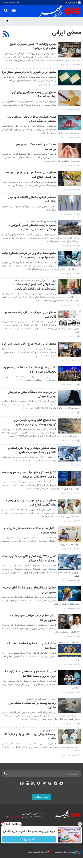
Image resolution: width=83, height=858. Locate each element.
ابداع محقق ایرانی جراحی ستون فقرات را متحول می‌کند (32, 618)
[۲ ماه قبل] (69, 98)
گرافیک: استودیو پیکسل (37, 852)
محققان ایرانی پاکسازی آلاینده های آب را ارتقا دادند (32, 199)
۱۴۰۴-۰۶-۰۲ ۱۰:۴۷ (69, 755)
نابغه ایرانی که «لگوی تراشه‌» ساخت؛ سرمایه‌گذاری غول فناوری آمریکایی (34, 287)
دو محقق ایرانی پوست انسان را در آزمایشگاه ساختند (30, 737)
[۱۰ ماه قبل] (69, 649)
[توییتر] (44, 783)
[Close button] (80, 824)
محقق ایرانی (66, 33)
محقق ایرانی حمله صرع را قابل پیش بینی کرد (29, 344)
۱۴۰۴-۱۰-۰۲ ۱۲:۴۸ (69, 441)
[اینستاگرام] (49, 783)
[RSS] (6, 34)
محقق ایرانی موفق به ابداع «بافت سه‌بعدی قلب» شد (30, 315)
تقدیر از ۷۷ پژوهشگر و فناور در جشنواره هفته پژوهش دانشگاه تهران (29, 558)
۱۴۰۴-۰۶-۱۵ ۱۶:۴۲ (69, 692)
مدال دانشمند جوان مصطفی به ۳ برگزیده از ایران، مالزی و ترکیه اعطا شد (30, 674)
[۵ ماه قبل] (69, 227)
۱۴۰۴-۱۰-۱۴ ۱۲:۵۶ (69, 360)
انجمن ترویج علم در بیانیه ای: (41, 221)
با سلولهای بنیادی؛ (47, 731)
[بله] (55, 783)
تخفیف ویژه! (29, 839)
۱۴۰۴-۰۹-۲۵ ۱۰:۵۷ (68, 493)
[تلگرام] (61, 783)
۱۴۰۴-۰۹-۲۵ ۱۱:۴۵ (68, 465)
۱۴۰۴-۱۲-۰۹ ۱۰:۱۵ (69, 274)
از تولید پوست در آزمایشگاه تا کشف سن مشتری (32, 705)
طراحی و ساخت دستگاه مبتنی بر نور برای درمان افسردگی (32, 394)
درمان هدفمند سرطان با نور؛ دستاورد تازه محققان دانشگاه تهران (31, 119)
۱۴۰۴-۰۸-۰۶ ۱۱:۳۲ (69, 636)
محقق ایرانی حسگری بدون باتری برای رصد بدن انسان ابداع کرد (30, 175)
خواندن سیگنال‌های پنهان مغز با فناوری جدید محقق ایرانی (29, 590)
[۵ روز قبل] (69, 77)
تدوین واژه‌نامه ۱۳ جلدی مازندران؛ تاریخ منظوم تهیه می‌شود (33, 46)
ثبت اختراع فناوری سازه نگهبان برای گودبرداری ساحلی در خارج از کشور (35, 422)
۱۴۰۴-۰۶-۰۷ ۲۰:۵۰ (69, 724)
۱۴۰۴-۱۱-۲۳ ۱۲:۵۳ (68, 305)
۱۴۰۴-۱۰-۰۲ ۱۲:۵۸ (69, 413)
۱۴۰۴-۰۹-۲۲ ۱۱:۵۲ (69, 521)
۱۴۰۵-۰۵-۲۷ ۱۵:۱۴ (45, 85)
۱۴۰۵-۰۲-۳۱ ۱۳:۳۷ (68, 165)
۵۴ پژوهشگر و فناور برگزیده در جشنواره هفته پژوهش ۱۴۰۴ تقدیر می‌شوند (29, 475)
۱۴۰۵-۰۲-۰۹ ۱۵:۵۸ (68, 214)
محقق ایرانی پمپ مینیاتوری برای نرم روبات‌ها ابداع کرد (34, 94)
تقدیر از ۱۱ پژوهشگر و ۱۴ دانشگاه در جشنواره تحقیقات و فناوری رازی (29, 370)
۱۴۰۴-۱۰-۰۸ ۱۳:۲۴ (68, 385)
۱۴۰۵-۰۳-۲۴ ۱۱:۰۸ (68, 109)
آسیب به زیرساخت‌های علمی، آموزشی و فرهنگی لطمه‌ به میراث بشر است (32, 227)
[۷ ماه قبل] (69, 349)
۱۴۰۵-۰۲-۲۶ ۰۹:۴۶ (69, 190)
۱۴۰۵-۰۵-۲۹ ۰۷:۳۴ (68, 65)
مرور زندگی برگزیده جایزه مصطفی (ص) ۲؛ (35, 281)
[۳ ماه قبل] (69, 150)
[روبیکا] (38, 783)
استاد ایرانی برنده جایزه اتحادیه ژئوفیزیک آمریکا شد (31, 646)
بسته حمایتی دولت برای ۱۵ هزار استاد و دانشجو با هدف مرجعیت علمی (32, 450)
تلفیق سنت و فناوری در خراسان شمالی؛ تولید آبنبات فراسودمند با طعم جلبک (29, 255)
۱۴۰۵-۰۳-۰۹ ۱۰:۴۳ (68, 137)
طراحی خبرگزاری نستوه (64, 852)
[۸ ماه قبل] (69, 453)
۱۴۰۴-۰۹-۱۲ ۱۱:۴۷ (69, 608)
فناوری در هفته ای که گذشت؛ (41, 699)
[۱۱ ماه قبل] (69, 677)
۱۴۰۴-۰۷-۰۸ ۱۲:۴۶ (69, 664)
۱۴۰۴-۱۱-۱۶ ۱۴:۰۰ (69, 336)
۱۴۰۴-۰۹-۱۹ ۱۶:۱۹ (69, 580)
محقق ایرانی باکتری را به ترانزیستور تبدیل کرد (29, 72)
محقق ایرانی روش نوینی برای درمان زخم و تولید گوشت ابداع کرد (31, 503)
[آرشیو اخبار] (27, 783)
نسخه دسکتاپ (42, 797)
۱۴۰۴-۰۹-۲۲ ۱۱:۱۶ (69, 549)
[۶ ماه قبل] (69, 286)
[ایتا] (21, 783)
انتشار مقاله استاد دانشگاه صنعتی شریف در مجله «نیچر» (30, 530)
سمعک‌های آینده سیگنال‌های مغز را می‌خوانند (35, 147)
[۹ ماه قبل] (69, 621)
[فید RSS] (33, 783)
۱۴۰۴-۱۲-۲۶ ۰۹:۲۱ (69, 246)
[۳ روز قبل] (69, 49)
